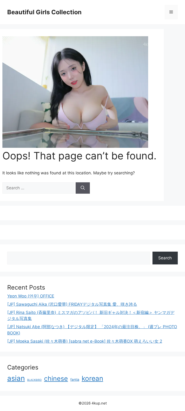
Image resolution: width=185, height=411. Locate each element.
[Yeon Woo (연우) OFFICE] (75, 146)
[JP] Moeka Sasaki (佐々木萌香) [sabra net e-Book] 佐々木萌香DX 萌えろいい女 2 (84, 341)
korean (92, 378)
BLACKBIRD (34, 380)
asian (16, 378)
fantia (74, 379)
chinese (56, 378)
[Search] (83, 188)
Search (165, 257)
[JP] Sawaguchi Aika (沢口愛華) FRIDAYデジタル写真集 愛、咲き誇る (72, 304)
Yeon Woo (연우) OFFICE (30, 296)
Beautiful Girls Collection (44, 12)
